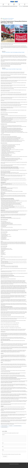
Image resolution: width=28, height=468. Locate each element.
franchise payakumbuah (4, 425)
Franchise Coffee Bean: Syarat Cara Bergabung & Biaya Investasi (13, 52)
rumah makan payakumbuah (17, 425)
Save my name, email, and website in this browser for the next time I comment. (11, 454)
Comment (3, 434)
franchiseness (5, 18)
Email (3, 446)
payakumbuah (10, 425)
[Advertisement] (14, 12)
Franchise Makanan (11, 18)
